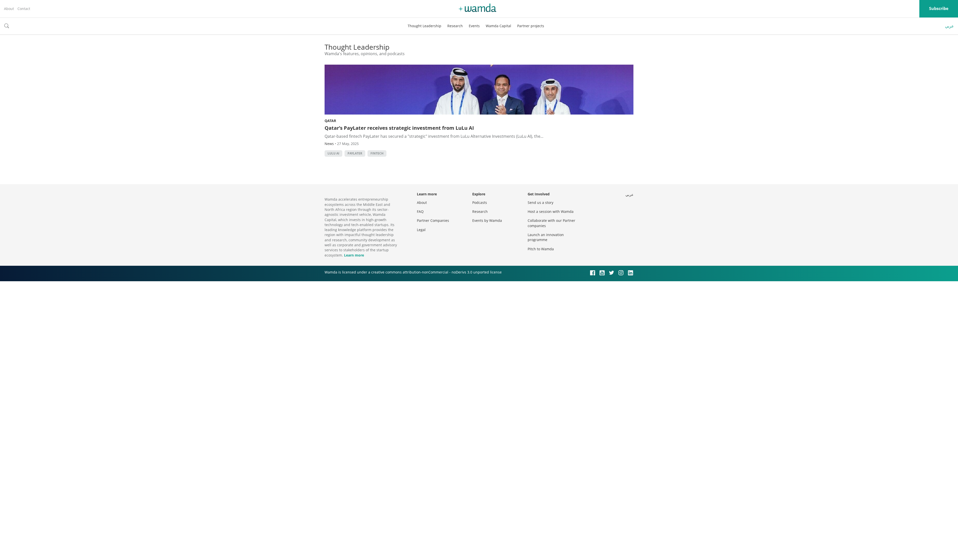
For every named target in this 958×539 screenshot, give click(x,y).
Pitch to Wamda (541, 249)
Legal (421, 229)
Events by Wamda (487, 220)
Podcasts (479, 202)
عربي (949, 26)
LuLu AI (333, 153)
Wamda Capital (498, 25)
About (9, 8)
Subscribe (938, 8)
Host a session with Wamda (551, 211)
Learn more (354, 255)
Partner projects (530, 25)
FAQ (420, 211)
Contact (23, 8)
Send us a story (540, 202)
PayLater (355, 153)
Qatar (330, 120)
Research (455, 25)
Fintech (376, 153)
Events (474, 25)
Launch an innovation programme (546, 237)
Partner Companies (433, 220)
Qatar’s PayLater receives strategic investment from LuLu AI (399, 128)
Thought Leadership (424, 25)
